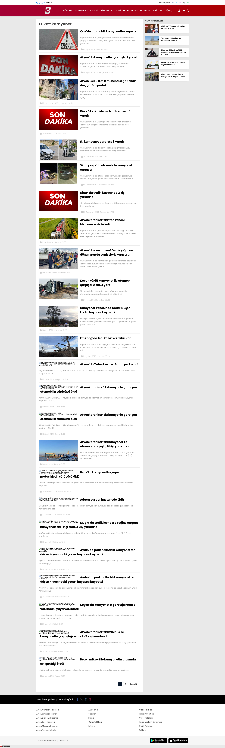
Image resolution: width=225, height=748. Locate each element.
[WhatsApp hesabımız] (188, 2)
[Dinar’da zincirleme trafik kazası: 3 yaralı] (58, 129)
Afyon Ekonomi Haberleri (47, 718)
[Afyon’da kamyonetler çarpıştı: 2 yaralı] (58, 75)
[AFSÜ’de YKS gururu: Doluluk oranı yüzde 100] (152, 32)
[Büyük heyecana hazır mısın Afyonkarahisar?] (152, 68)
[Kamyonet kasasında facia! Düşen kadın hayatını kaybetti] (58, 326)
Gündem (67, 10)
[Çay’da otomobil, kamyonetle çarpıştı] (58, 49)
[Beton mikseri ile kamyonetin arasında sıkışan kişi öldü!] (58, 660)
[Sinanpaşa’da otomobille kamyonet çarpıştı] (58, 183)
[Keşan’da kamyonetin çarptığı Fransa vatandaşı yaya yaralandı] (58, 605)
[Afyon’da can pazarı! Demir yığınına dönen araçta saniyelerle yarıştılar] (58, 268)
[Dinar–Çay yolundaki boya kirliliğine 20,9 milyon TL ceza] (152, 80)
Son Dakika (81, 10)
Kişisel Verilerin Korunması (150, 722)
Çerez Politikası (146, 718)
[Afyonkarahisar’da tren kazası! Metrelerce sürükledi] (58, 238)
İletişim (91, 726)
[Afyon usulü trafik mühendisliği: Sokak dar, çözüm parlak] (58, 99)
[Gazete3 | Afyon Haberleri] (47, 13)
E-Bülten (157, 10)
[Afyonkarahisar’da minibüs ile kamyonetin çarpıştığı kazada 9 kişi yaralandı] (58, 633)
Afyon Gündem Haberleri (47, 710)
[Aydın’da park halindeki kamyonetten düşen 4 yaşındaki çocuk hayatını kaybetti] (58, 551)
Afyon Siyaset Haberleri (46, 714)
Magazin (94, 10)
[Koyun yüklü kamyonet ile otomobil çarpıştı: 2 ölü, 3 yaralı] (58, 298)
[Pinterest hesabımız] (184, 2)
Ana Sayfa (93, 710)
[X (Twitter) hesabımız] (176, 2)
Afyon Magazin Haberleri (47, 726)
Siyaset (105, 10)
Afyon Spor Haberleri (45, 722)
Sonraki (133, 684)
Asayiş (134, 10)
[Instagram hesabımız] (180, 2)
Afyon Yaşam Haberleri (46, 730)
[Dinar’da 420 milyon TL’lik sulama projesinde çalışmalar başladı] (152, 56)
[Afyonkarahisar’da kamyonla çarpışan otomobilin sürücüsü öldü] (58, 388)
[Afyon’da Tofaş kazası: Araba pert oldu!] (58, 365)
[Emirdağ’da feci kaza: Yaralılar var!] (58, 356)
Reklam (142, 730)
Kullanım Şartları (146, 714)
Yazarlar (145, 10)
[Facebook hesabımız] (173, 2)
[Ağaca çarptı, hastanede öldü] (58, 500)
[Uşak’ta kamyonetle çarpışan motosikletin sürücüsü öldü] (58, 473)
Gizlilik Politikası (95, 722)
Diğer (167, 10)
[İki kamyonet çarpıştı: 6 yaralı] (58, 159)
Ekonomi (116, 10)
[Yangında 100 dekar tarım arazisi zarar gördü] (152, 44)
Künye (91, 718)
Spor (126, 10)
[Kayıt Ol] (179, 10)
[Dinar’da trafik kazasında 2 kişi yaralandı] (58, 210)
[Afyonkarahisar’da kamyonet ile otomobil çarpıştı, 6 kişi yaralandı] (58, 460)
